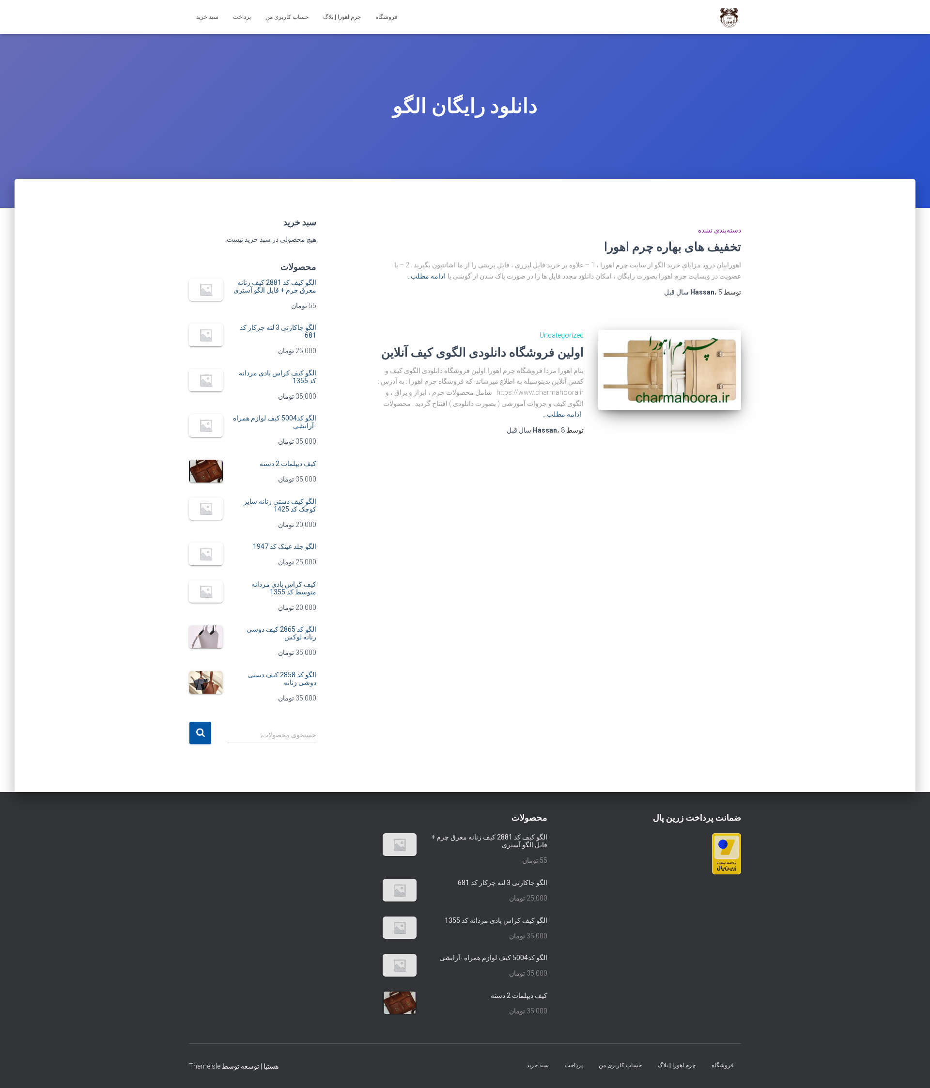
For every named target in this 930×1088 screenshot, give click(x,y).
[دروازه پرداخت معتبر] (726, 853)
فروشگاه (386, 17)
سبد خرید (207, 17)
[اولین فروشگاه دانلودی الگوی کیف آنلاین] (669, 370)
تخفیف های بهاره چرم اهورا (672, 246)
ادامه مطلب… (425, 276)
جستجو (200, 733)
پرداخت (242, 17)
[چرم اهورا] (729, 17)
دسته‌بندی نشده (719, 230)
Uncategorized (562, 335)
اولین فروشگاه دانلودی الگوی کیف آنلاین (482, 352)
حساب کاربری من (287, 17)
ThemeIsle (204, 1066)
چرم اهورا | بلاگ (342, 17)
